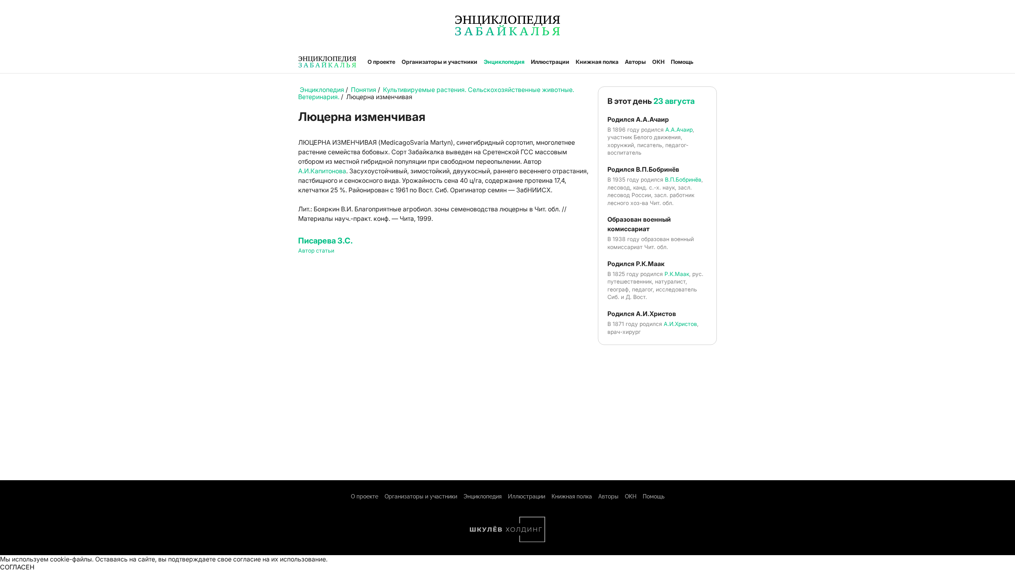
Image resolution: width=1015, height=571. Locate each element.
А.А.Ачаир (679, 129)
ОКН (658, 61)
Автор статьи (316, 250)
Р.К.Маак (677, 273)
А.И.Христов (680, 323)
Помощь (682, 61)
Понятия (363, 90)
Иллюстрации (550, 61)
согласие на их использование (279, 559)
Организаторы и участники (439, 61)
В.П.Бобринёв (683, 179)
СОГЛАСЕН (17, 567)
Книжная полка (597, 61)
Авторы (635, 61)
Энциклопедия (504, 61)
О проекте (381, 61)
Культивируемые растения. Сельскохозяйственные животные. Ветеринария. (436, 93)
